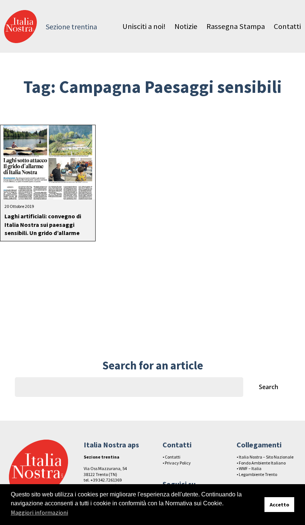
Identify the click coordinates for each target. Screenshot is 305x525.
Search (268, 387)
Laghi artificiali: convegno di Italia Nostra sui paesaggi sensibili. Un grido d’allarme (42, 224)
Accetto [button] (279, 504)
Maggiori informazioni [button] (39, 512)
